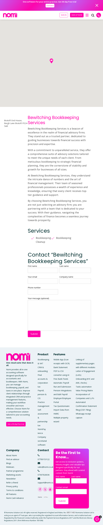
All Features (11, 494)
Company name (66, 277)
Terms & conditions (14, 490)
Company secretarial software (42, 441)
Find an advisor (12, 459)
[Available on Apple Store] (40, 496)
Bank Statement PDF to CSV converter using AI (61, 371)
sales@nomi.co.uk (45, 467)
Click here (50, 5)
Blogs (8, 463)
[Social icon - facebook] (40, 489)
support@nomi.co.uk (47, 482)
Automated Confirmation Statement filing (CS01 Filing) (86, 406)
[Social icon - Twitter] (45, 489)
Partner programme (14, 471)
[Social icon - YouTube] (50, 489)
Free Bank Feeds (61, 379)
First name (32, 266)
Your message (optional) (38, 298)
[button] (87, 15)
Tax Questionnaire (61, 406)
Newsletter (11, 478)
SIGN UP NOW (76, 15)
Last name (64, 266)
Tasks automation (84, 386)
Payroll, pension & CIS (42, 394)
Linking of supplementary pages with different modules (85, 363)
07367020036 (43, 474)
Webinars (10, 467)
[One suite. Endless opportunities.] (19, 357)
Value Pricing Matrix (84, 390)
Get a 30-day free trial (16, 424)
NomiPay (42, 429)
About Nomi (11, 455)
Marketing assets (13, 474)
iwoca (40, 433)
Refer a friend (12, 482)
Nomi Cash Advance (15, 498)
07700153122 (43, 459)
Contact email (62, 487)
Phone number (34, 287)
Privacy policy (12, 486)
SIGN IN (64, 15)
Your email (32, 277)
